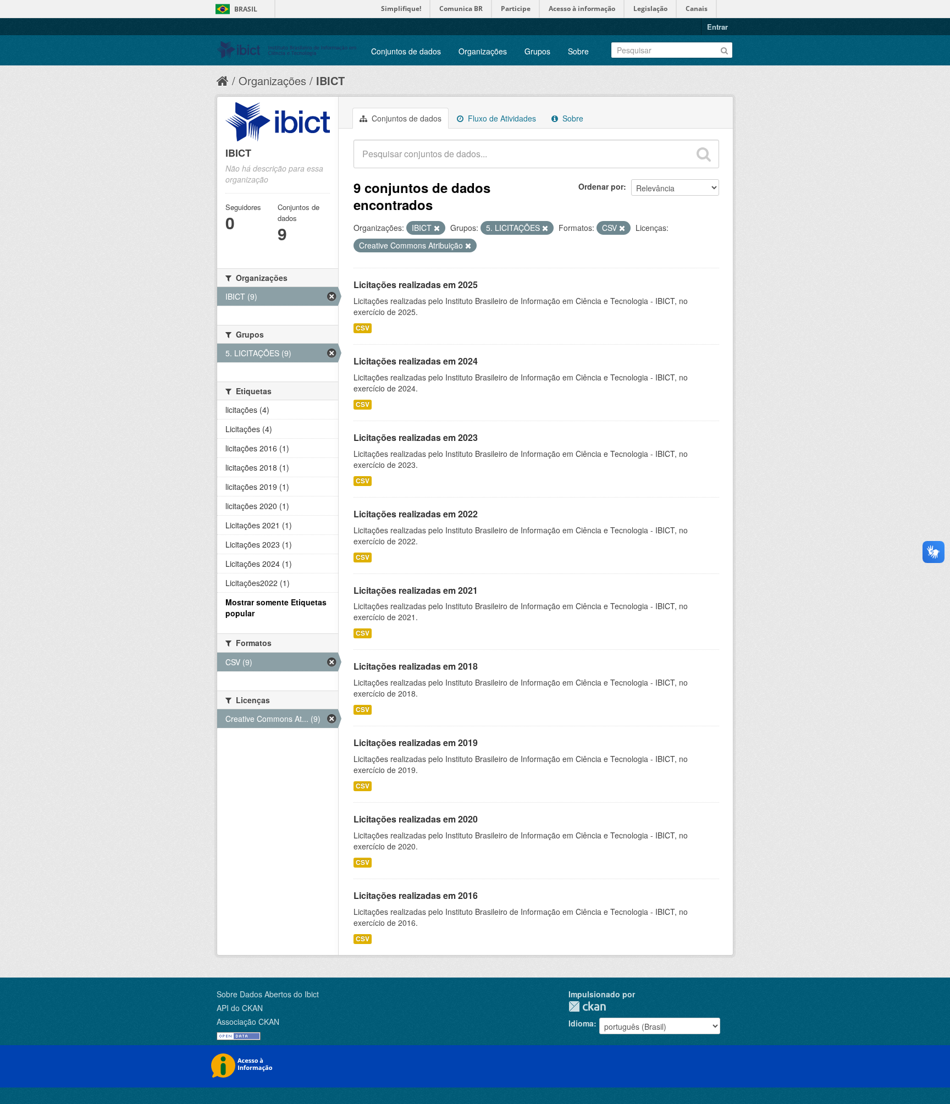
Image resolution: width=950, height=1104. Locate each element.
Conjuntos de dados (406, 51)
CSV (362, 328)
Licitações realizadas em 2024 (416, 361)
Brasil (245, 9)
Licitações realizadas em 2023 (416, 437)
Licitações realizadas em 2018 (416, 666)
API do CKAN (240, 1007)
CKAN (587, 1006)
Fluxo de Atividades (501, 118)
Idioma (581, 1023)
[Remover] (437, 228)
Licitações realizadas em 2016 (416, 895)
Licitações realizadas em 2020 (416, 819)
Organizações (483, 51)
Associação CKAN (248, 1021)
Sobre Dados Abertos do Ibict (268, 994)
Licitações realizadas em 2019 (416, 742)
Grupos (537, 51)
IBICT (330, 81)
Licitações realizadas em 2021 (416, 590)
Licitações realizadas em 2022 (416, 513)
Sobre (578, 51)
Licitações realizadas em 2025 (416, 284)
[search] (704, 154)
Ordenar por (600, 186)
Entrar (717, 26)
